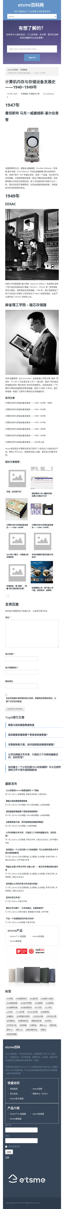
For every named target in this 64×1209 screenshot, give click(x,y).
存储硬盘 (23, 70)
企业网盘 (41, 856)
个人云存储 (20, 1012)
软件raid (19, 1030)
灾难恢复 (33, 1025)
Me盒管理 (38, 1003)
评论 (8, 617)
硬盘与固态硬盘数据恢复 (16, 801)
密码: (7, 1135)
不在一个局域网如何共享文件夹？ (20, 918)
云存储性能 (45, 1012)
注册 (7, 1157)
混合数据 (23, 1025)
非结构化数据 (12, 1034)
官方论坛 (14, 1093)
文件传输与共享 (23, 860)
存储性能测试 (23, 1021)
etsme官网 (37, 1088)
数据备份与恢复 (34, 912)
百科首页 (14, 1088)
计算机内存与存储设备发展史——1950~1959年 (25, 409)
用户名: (8, 1125)
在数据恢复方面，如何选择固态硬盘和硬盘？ (25, 822)
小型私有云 (42, 794)
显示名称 (9, 654)
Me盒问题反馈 (26, 1007)
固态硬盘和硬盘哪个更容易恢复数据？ (22, 811)
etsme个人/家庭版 (18, 936)
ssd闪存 (10, 1012)
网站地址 (9, 681)
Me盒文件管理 (26, 1003)
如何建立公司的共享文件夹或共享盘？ (22, 883)
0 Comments (48, 94)
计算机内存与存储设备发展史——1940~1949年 (30, 84)
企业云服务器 (23, 856)
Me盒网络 (49, 1003)
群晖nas (10, 1030)
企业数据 (21, 839)
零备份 (43, 1030)
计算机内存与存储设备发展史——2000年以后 (24, 442)
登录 (9, 1152)
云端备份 (10, 1016)
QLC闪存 (48, 1007)
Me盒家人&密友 (47, 998)
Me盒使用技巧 (21, 998)
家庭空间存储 (31, 794)
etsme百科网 (31, 5)
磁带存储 (53, 1025)
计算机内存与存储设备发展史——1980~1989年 (25, 429)
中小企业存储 (32, 1012)
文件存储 (44, 912)
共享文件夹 (30, 839)
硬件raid (43, 1025)
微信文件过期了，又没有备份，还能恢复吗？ (25, 908)
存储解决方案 (34, 94)
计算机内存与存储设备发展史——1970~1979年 (25, 422)
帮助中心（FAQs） (41, 1093)
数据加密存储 (36, 1021)
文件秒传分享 (12, 1025)
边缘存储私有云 (31, 1030)
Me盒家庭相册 (12, 1003)
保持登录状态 (14, 1146)
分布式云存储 (38, 1016)
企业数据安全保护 (23, 1016)
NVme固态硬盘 (32, 805)
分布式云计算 (51, 1016)
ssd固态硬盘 (45, 805)
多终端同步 (11, 1021)
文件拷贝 (48, 1021)
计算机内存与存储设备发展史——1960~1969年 (25, 416)
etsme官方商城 (16, 1098)
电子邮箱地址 (11, 667)
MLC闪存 (38, 1007)
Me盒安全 (34, 998)
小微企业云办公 (42, 839)
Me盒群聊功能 (12, 1007)
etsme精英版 (15, 941)
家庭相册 (21, 794)
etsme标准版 (38, 936)
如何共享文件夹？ (13, 897)
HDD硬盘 (22, 805)
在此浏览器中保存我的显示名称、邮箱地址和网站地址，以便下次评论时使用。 (31, 700)
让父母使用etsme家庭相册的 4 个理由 (22, 790)
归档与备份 (22, 912)
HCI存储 (10, 998)
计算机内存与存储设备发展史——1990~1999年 (25, 435)
